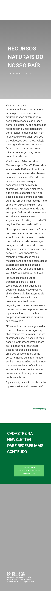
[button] (29, 471)
